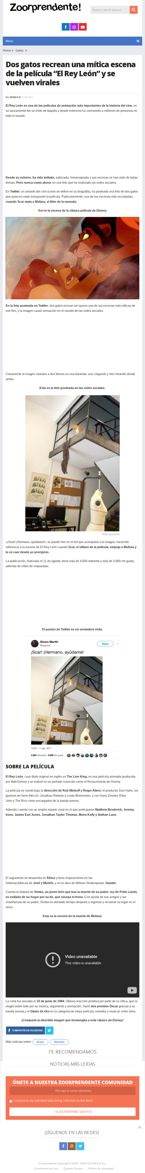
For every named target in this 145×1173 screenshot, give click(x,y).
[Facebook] (63, 1146)
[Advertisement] (72, 148)
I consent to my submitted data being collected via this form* (53, 1100)
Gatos (19, 50)
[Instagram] (72, 1146)
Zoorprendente (47, 1163)
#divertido (59, 1042)
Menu (9, 41)
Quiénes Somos (73, 1168)
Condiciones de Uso (46, 1168)
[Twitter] (80, 1146)
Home (7, 50)
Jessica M (15, 97)
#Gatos (40, 1042)
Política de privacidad (100, 1168)
